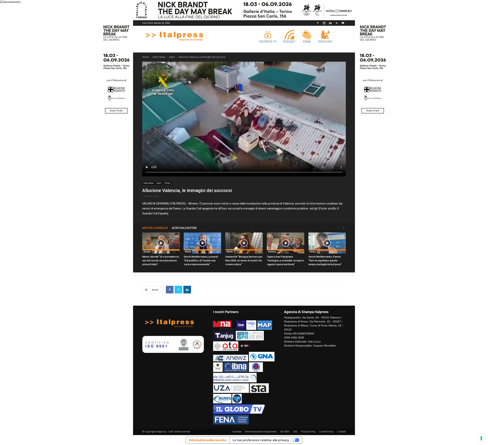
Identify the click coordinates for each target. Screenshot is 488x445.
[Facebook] (318, 23)
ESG (295, 431)
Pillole (167, 183)
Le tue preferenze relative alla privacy (261, 440)
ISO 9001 (285, 431)
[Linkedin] (330, 23)
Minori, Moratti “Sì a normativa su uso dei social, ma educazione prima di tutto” (160, 260)
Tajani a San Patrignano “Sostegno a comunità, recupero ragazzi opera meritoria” (285, 260)
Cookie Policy (326, 431)
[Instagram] (324, 23)
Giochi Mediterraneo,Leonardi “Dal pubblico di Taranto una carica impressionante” (201, 260)
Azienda (237, 431)
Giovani (147, 252)
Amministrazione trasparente (261, 431)
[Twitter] (337, 23)
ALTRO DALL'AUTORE (184, 227)
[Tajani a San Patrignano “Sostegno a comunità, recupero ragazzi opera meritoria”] (285, 243)
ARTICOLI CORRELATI (155, 227)
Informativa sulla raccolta (207, 440)
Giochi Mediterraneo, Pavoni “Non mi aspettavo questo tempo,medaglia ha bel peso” (325, 260)
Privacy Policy (308, 431)
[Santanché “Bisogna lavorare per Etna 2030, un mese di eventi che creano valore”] (244, 243)
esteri (172, 57)
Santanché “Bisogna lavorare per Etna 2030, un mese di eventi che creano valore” (243, 260)
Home (145, 57)
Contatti (341, 431)
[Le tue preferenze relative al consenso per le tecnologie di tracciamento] (481, 438)
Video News (158, 57)
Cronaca (272, 252)
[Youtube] (343, 23)
